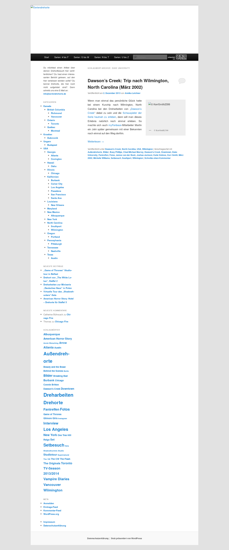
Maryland (52, 208)
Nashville (56, 251)
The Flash (65, 458)
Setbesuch (116, 158)
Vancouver (56, 116)
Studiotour (50, 454)
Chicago (55, 173)
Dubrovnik (52, 137)
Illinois (50, 169)
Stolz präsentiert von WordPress (126, 538)
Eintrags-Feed (50, 506)
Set (52, 439)
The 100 (46, 459)
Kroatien (47, 134)
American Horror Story (57, 338)
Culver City (56, 183)
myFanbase (114, 125)
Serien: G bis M (81, 57)
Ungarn (47, 141)
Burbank (55, 180)
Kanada (47, 106)
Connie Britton (51, 384)
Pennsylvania (54, 240)
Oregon (51, 233)
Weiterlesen (96, 141)
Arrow (63, 343)
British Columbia (56, 109)
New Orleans (57, 205)
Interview (50, 423)
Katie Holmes (159, 154)
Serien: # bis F (61, 57)
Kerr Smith (172, 154)
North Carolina (129, 148)
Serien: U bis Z (121, 57)
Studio (61, 450)
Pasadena (56, 190)
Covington (56, 159)
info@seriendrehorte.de (54, 93)
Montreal (55, 130)
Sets (67, 446)
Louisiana (52, 201)
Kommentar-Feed (52, 510)
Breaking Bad (60, 375)
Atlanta (54, 155)
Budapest (52, 144)
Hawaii (50, 162)
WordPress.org (51, 514)
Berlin (66, 371)
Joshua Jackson (144, 154)
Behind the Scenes (53, 370)
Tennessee (52, 247)
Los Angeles (57, 187)
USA (139, 148)
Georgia (51, 151)
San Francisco (58, 194)
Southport (126, 158)
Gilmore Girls (50, 418)
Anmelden (48, 503)
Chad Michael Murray (133, 151)
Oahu (53, 166)
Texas (50, 254)
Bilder (106, 151)
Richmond (56, 113)
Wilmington (147, 148)
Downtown (166, 151)
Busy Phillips (116, 151)
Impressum (49, 521)
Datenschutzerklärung (54, 525)
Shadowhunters (50, 450)
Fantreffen (103, 154)
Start (46, 57)
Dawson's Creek (113, 148)
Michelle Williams (101, 158)
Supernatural (63, 455)
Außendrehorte (95, 151)
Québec (51, 127)
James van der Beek (126, 154)
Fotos (112, 154)
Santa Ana (56, 198)
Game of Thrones (52, 414)
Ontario (51, 120)
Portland (55, 236)
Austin (54, 258)
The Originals (51, 463)
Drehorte (53, 402)
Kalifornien (53, 176)
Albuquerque (57, 215)
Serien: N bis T (101, 57)
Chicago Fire (61, 321)
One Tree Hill (64, 435)
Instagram (62, 418)
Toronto (55, 123)
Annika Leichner (132, 93)
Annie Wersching (51, 343)
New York (52, 219)
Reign (46, 439)
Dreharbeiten (58, 394)
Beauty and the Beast (54, 366)
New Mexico (53, 212)
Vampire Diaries (56, 478)
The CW (55, 458)
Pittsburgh (56, 243)
